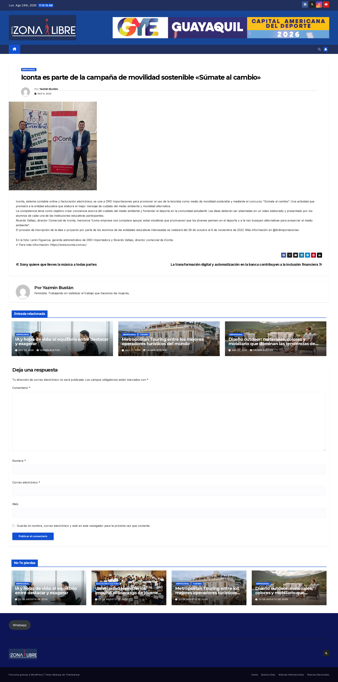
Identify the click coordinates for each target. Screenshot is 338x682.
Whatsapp (19, 625)
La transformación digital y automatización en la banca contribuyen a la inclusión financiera (245, 264)
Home (255, 674)
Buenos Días (268, 674)
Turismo (143, 335)
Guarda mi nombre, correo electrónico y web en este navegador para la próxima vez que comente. (83, 525)
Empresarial (28, 70)
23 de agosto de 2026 (33, 599)
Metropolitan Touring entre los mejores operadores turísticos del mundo (162, 341)
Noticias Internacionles (291, 674)
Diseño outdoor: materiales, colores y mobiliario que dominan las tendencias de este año (272, 344)
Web (15, 504)
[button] (319, 49)
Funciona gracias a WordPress (26, 674)
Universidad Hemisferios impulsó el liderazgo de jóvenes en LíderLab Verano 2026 (127, 593)
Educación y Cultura (107, 584)
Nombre (19, 460)
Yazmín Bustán (48, 89)
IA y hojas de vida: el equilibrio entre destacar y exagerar (61, 341)
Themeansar (73, 674)
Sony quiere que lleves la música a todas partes (58, 264)
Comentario (21, 388)
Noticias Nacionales (318, 674)
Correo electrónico (26, 482)
